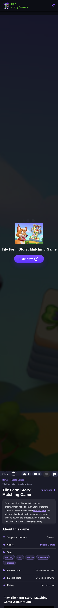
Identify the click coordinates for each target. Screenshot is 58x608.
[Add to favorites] (46, 474)
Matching (9, 557)
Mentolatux (43, 557)
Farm (19, 557)
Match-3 (30, 557)
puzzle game (39, 510)
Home (5, 480)
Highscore (9, 563)
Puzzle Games (17, 480)
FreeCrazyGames (16, 5)
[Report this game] (54, 474)
